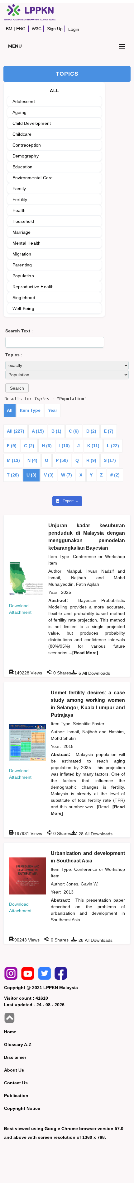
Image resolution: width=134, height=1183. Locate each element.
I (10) (64, 445)
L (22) (113, 445)
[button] (17, 387)
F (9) (12, 445)
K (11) (93, 445)
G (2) (29, 445)
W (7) (66, 474)
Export (68, 501)
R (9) (91, 460)
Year (52, 410)
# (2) (115, 474)
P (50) (62, 460)
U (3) (31, 474)
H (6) (47, 445)
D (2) (91, 431)
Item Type (30, 410)
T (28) (13, 474)
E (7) (108, 431)
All (9, 410)
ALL (54, 90)
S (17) (110, 460)
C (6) (74, 431)
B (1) (56, 431)
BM (9, 28)
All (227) (15, 431)
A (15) (38, 431)
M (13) (13, 460)
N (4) (32, 460)
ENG (21, 28)
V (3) (49, 474)
